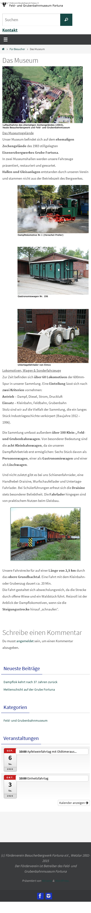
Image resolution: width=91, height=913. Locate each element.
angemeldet (25, 641)
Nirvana (47, 875)
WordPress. (62, 875)
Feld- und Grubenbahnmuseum (26, 720)
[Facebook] (40, 889)
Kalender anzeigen (72, 797)
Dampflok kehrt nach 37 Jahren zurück (30, 682)
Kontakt (10, 30)
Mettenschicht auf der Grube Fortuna (29, 689)
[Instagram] (49, 889)
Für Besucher (17, 49)
